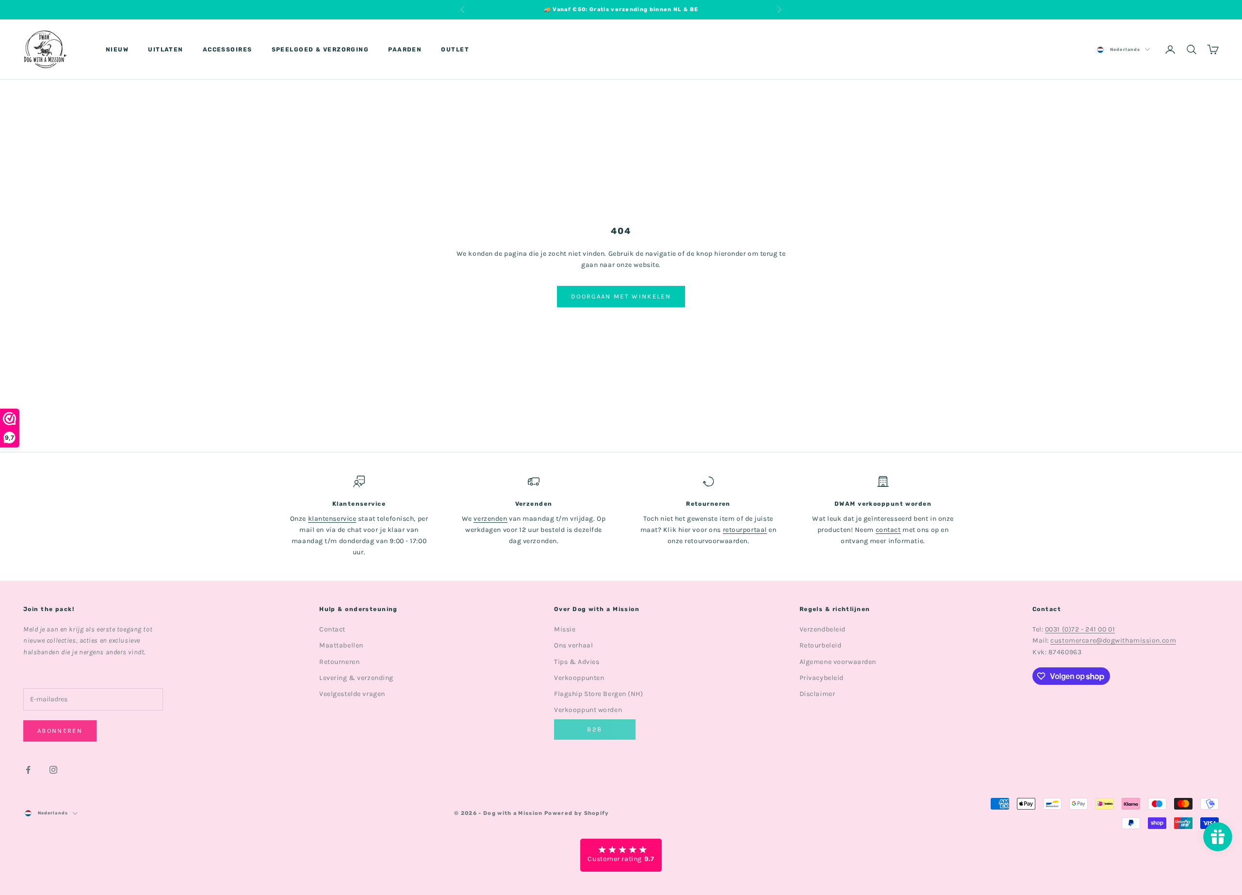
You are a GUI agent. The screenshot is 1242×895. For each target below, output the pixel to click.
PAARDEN (405, 49)
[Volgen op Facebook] (28, 770)
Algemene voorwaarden (838, 662)
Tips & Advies (576, 662)
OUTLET (455, 49)
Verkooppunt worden (588, 710)
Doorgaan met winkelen (621, 296)
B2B (594, 729)
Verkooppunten (579, 678)
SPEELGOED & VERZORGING (320, 49)
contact (888, 530)
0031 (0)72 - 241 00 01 (1080, 629)
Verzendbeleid (823, 629)
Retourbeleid (821, 645)
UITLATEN (165, 49)
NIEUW (117, 49)
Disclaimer (817, 694)
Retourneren (339, 662)
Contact (332, 629)
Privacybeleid (822, 678)
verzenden (490, 518)
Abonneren (59, 730)
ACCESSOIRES (227, 49)
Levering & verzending (356, 678)
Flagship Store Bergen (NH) (598, 694)
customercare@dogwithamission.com (1113, 640)
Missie (564, 629)
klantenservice (332, 518)
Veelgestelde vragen (352, 694)
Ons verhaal (573, 645)
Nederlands (1125, 49)
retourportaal (745, 530)
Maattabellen (341, 645)
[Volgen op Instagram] (53, 770)
